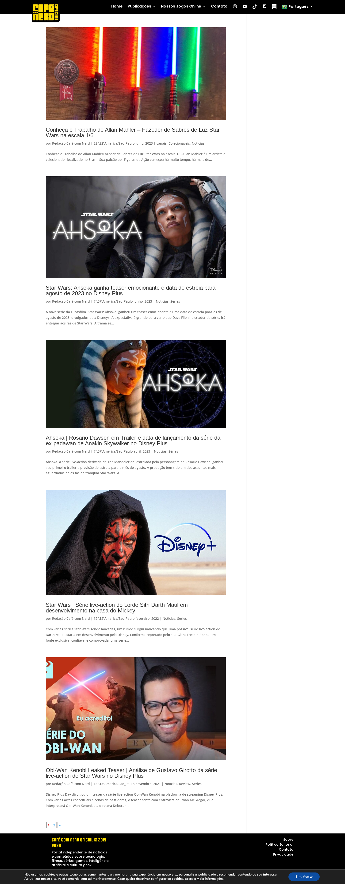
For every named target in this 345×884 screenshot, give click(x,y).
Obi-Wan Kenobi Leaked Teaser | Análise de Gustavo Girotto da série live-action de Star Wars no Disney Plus (131, 773)
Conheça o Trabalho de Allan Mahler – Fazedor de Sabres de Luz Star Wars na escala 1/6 (133, 132)
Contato (219, 6)
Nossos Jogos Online (181, 6)
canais (162, 143)
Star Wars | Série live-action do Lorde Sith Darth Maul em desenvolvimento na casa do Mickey (117, 608)
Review (184, 783)
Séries (175, 301)
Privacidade (283, 854)
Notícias (198, 143)
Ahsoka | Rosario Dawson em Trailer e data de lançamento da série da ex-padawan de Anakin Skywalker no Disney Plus (133, 440)
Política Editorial (279, 844)
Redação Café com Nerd (71, 143)
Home (117, 6)
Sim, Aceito (304, 876)
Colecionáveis (179, 143)
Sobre (288, 839)
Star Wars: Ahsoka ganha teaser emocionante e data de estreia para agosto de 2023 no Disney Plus (130, 290)
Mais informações (210, 879)
